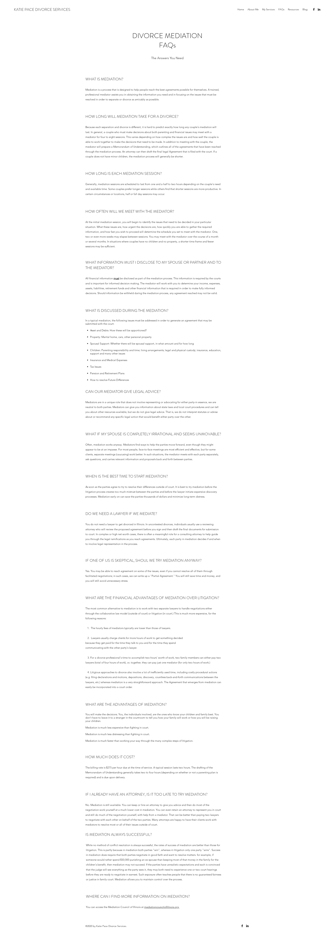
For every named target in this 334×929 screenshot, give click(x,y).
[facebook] (314, 9)
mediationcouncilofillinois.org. (161, 907)
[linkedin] (319, 9)
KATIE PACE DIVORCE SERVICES (42, 9)
